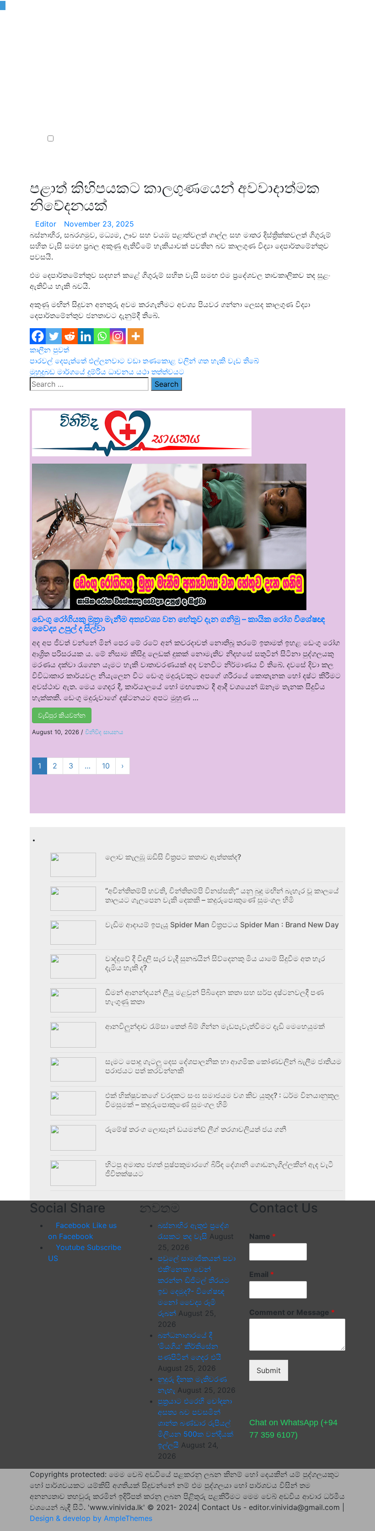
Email (261, 1274)
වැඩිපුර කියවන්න (62, 715)
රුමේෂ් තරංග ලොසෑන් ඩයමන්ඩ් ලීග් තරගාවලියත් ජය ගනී (195, 1129)
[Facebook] (38, 336)
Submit (269, 1370)
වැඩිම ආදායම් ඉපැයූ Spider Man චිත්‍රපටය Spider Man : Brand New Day (222, 924)
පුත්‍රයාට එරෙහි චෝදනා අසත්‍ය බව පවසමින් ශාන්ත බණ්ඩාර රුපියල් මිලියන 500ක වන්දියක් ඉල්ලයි (195, 1423)
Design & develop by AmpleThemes (91, 1518)
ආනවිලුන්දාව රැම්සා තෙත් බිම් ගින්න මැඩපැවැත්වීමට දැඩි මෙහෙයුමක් (215, 1026)
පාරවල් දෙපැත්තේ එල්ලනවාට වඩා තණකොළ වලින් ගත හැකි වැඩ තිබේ (144, 360)
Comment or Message (292, 1312)
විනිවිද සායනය (104, 732)
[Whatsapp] (102, 336)
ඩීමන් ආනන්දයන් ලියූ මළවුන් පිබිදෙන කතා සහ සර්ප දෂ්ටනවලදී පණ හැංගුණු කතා (214, 997)
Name (262, 1236)
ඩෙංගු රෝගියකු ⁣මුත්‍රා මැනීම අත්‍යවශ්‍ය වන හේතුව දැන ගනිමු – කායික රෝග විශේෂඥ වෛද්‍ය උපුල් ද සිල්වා (178, 623)
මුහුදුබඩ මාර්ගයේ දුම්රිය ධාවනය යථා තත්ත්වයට (107, 371)
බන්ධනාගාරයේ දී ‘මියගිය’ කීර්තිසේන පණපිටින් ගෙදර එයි (189, 1346)
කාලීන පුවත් (49, 349)
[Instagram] (118, 336)
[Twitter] (54, 336)
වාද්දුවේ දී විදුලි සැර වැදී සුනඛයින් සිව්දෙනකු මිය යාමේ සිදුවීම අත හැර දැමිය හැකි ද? (215, 963)
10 (106, 765)
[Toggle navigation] (49, 123)
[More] (135, 336)
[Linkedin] (86, 336)
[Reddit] (70, 336)
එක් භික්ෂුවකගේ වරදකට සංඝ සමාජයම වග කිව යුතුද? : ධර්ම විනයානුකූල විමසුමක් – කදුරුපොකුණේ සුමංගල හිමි (222, 1100)
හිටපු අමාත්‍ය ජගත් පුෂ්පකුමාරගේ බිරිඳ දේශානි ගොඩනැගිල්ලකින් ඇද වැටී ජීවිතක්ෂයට (219, 1169)
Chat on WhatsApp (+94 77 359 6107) (293, 1428)
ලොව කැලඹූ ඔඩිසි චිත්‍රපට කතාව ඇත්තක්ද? (173, 856)
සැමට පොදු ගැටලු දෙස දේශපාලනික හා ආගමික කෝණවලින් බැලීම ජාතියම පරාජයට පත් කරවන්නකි (223, 1066)
